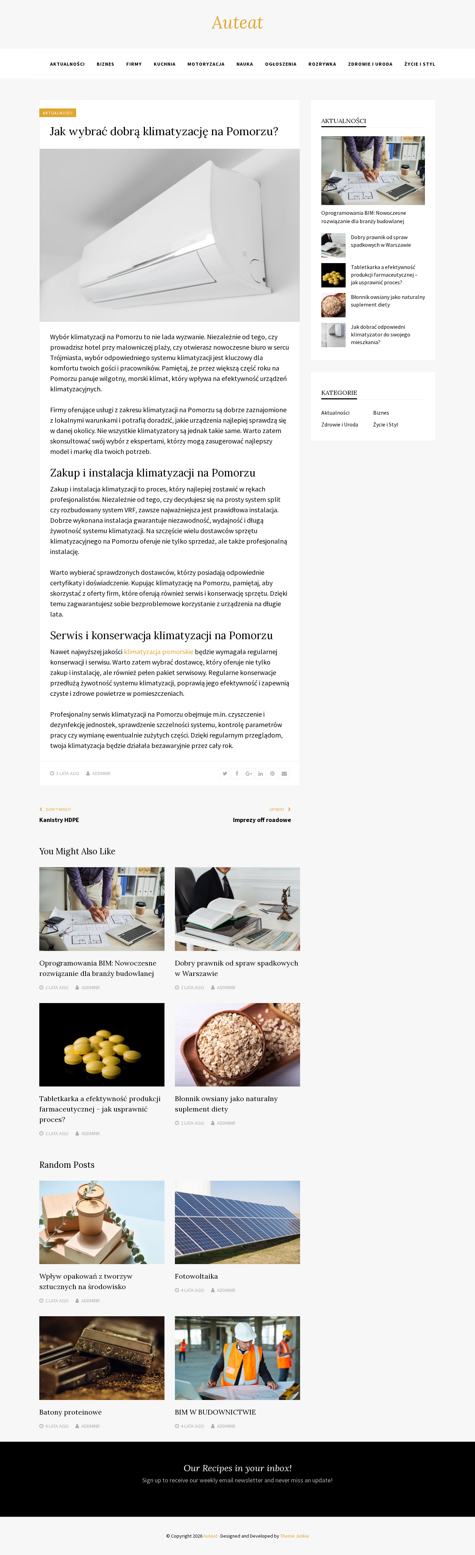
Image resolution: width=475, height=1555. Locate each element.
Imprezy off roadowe (262, 820)
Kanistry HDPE (59, 820)
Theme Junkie (294, 1536)
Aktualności (67, 64)
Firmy (134, 64)
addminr (101, 773)
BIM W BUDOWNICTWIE (215, 1412)
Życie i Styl (419, 64)
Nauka (244, 64)
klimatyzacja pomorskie (158, 651)
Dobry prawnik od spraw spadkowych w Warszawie (381, 241)
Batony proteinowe (70, 1412)
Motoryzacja (206, 64)
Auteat (237, 22)
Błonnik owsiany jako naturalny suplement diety (388, 300)
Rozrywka (322, 64)
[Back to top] (468, 1548)
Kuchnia (165, 64)
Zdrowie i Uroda (370, 64)
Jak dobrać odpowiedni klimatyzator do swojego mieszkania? (380, 334)
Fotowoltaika (196, 1276)
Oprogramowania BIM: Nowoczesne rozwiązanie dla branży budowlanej (363, 217)
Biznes (105, 64)
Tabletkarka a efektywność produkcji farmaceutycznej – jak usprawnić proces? (100, 1109)
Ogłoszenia (281, 64)
